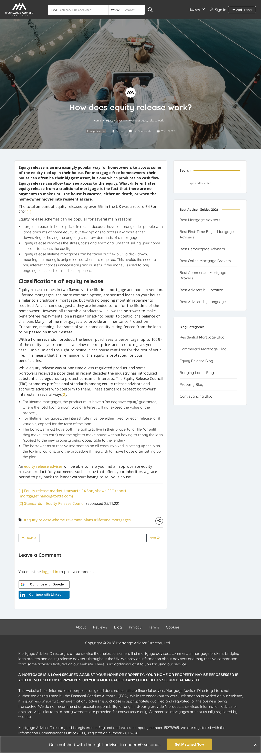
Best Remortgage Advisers (202, 249)
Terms (154, 627)
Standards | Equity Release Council (54, 503)
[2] (64, 394)
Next (153, 538)
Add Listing (243, 10)
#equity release (37, 519)
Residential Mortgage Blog (202, 337)
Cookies (172, 627)
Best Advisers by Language (203, 301)
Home (97, 120)
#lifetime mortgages (112, 519)
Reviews (100, 627)
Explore (194, 9)
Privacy (135, 627)
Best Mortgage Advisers (200, 219)
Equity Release (114, 120)
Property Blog (191, 384)
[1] (21, 490)
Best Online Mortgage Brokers (205, 260)
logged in (50, 571)
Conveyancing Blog (196, 396)
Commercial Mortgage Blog (203, 349)
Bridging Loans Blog (197, 372)
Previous (30, 538)
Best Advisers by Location (201, 290)
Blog (118, 627)
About (81, 627)
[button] (255, 744)
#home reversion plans (72, 519)
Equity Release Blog (196, 360)
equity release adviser (43, 466)
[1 (28, 211)
